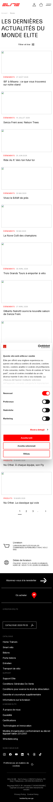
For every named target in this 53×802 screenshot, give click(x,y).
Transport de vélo (11, 668)
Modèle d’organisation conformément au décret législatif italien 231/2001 (26, 732)
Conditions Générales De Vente (18, 684)
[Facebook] (10, 754)
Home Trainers (10, 642)
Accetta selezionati (26, 446)
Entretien (7, 663)
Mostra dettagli (37, 429)
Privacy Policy (20, 794)
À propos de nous (12, 709)
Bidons (6, 652)
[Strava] (28, 754)
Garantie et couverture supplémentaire (22, 694)
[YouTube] (16, 754)
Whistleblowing (10, 739)
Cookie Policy (33, 794)
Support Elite (9, 678)
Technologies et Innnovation (17, 725)
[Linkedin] (22, 754)
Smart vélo (8, 647)
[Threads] (34, 754)
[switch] (46, 402)
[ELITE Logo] (11, 4)
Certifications (9, 720)
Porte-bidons (9, 658)
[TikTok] (40, 754)
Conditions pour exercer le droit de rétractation (26, 689)
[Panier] (41, 5)
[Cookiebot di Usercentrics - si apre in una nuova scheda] (38, 346)
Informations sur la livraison (16, 700)
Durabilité (7, 715)
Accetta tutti (26, 438)
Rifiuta (26, 454)
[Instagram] (4, 754)
